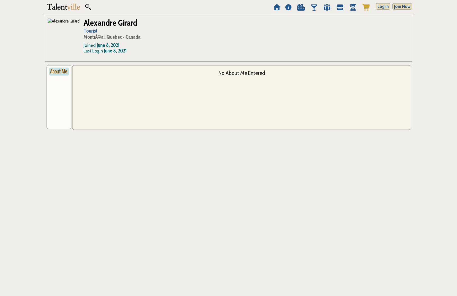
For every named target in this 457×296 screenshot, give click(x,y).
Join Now (402, 6)
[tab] (59, 72)
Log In (383, 6)
